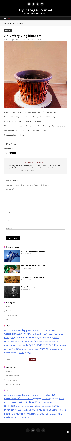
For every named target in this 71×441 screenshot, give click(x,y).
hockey (17, 337)
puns (37, 349)
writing (27, 352)
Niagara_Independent (39, 345)
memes (55, 341)
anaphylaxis (9, 330)
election (46, 334)
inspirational (28, 337)
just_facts (21, 341)
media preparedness (42, 341)
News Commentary (12, 311)
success (14, 352)
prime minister (28, 349)
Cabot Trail (43, 331)
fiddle (56, 334)
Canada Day (52, 330)
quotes (44, 349)
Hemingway (9, 338)
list (35, 341)
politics (16, 349)
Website (9, 228)
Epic (52, 334)
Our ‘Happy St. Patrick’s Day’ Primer (33, 266)
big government (30, 330)
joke (15, 341)
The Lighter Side (11, 315)
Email (8, 220)
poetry (13, 153)
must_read (21, 345)
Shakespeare (52, 349)
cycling (35, 334)
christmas (27, 333)
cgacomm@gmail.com (13, 40)
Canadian (9, 333)
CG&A (18, 333)
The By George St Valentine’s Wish (32, 277)
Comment (10, 189)
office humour (59, 345)
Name (8, 213)
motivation (10, 345)
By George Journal (35, 10)
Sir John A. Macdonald (28, 287)
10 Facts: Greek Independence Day (33, 251)
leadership (29, 341)
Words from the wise (13, 320)
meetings (49, 341)
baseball (19, 330)
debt (40, 334)
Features (8, 30)
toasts (21, 353)
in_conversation (44, 337)
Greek (61, 334)
